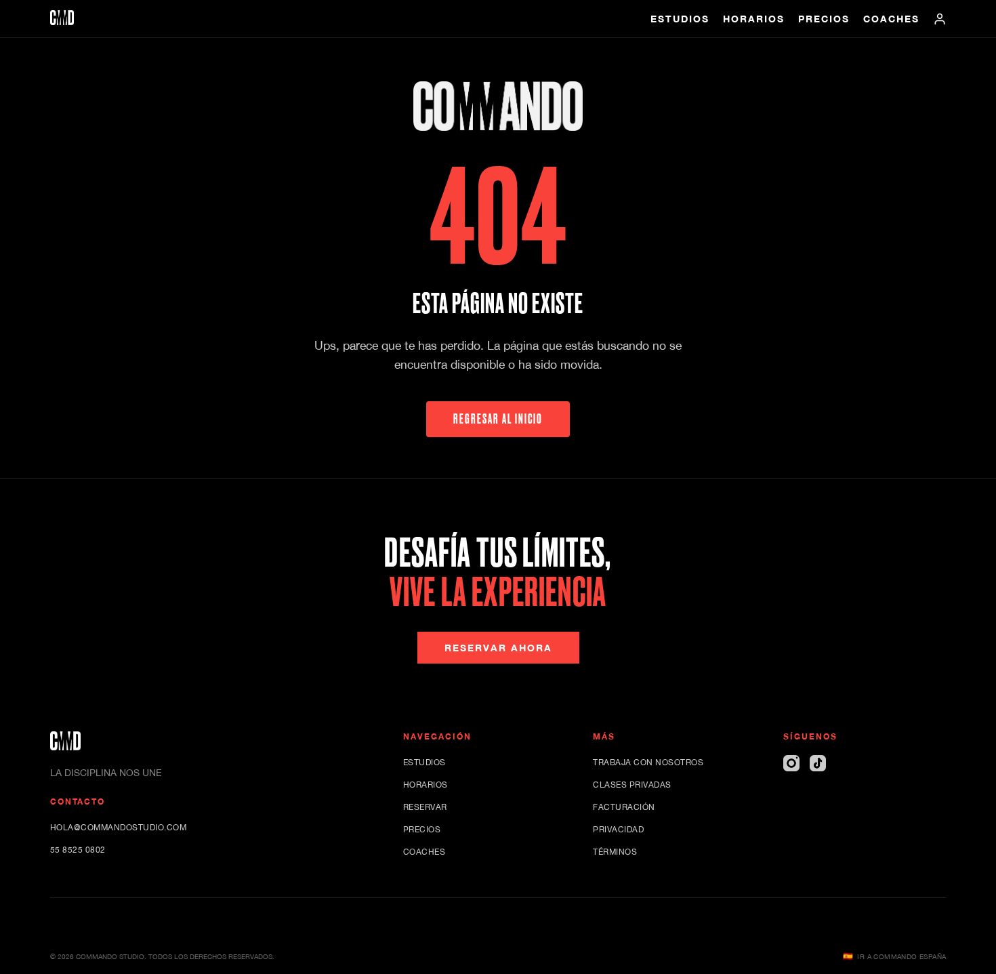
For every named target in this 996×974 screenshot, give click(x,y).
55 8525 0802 (78, 850)
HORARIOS (754, 18)
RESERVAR (425, 807)
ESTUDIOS (679, 18)
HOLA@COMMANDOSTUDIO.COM (118, 827)
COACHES (891, 18)
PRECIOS (824, 18)
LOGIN (940, 19)
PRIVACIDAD (618, 829)
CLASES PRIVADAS (632, 785)
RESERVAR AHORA (498, 647)
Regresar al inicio (498, 418)
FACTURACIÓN (624, 807)
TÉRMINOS (615, 852)
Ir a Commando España (894, 956)
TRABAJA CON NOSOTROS (648, 762)
